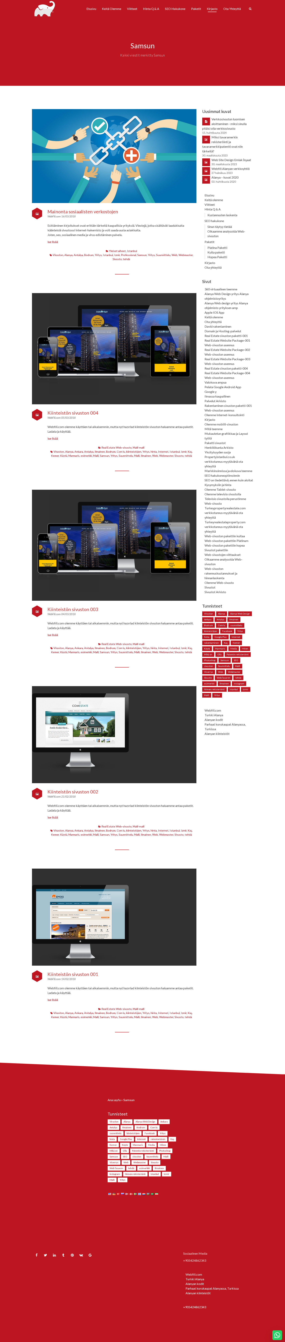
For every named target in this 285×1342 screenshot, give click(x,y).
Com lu (121, 451)
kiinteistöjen (133, 451)
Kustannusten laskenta (222, 215)
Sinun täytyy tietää (219, 226)
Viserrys (208, 671)
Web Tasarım (223, 677)
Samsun (142, 255)
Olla (219, 654)
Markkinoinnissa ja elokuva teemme (228, 471)
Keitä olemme (111, 8)
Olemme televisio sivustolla (223, 494)
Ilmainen (100, 451)
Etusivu (91, 8)
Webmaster (186, 255)
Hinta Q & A (151, 8)
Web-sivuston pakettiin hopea (225, 545)
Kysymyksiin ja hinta (218, 485)
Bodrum (89, 255)
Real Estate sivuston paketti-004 (226, 368)
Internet (163, 451)
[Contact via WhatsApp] (277, 1335)
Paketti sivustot (215, 443)
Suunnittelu (163, 255)
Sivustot (210, 587)
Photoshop (209, 660)
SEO (236, 660)
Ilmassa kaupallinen (217, 396)
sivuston (208, 666)
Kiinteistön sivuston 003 (73, 609)
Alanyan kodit (214, 719)
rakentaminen (211, 642)
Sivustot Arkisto (215, 592)
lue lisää (53, 242)
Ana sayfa (114, 1100)
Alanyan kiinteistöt (217, 733)
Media (233, 648)
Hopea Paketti (217, 257)
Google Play (220, 636)
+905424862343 (194, 1307)
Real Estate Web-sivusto (116, 447)
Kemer (55, 455)
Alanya (68, 255)
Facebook (227, 631)
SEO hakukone (175, 8)
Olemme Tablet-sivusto (220, 489)
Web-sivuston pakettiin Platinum (226, 541)
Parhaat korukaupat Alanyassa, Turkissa (212, 1288)
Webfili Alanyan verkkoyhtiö (231, 168)
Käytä (63, 455)
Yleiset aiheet (117, 251)
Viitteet (132, 8)
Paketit (196, 8)
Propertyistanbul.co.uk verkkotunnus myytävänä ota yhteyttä (224, 461)
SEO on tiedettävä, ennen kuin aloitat (229, 480)
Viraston (58, 255)
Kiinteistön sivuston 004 (73, 413)
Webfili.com (213, 710)
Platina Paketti (217, 247)
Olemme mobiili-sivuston (221, 424)
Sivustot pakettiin (216, 550)
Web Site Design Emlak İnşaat (231, 160)
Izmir (117, 255)
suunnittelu (236, 625)
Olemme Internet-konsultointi (224, 415)
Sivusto (117, 259)
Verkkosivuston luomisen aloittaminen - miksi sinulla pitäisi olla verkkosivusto (224, 123)
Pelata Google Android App (223, 387)
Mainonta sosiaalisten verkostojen (83, 211)
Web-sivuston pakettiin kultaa (225, 536)
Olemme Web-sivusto (219, 582)
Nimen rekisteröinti (214, 689)
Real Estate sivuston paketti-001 (226, 336)
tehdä (126, 259)
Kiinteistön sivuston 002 (73, 791)
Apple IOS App (214, 312)
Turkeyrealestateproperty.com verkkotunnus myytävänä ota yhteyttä (225, 526)
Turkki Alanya (214, 715)
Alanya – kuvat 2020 (225, 177)
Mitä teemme (214, 429)
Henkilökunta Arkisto (219, 447)
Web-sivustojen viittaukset (223, 554)
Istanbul (132, 251)
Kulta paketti (216, 252)
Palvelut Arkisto (215, 401)
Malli (96, 455)
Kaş (190, 451)
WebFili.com (54, 216)
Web (174, 255)
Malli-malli (138, 447)
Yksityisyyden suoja (218, 452)
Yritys (98, 255)
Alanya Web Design (240, 613)
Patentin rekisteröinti (238, 654)
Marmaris (73, 455)
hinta (154, 451)
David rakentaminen (218, 326)
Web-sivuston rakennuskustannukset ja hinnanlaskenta (221, 573)
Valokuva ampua (215, 382)
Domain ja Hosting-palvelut (223, 331)
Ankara (78, 451)
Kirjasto (212, 8)
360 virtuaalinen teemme (221, 289)
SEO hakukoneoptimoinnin (222, 475)
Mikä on (208, 654)
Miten (245, 648)
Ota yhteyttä (232, 8)
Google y (211, 391)
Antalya (78, 255)
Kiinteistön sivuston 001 (73, 974)
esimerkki (86, 455)
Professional (128, 255)
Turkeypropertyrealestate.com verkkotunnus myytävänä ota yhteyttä (225, 512)
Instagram (239, 683)
